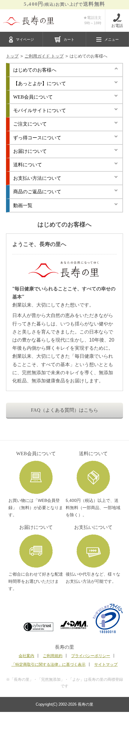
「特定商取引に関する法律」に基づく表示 (48, 664)
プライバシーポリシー (90, 656)
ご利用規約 (52, 656)
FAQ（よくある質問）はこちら (64, 410)
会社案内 (26, 656)
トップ (12, 56)
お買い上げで (64, 4)
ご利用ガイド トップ (44, 56)
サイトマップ (106, 664)
